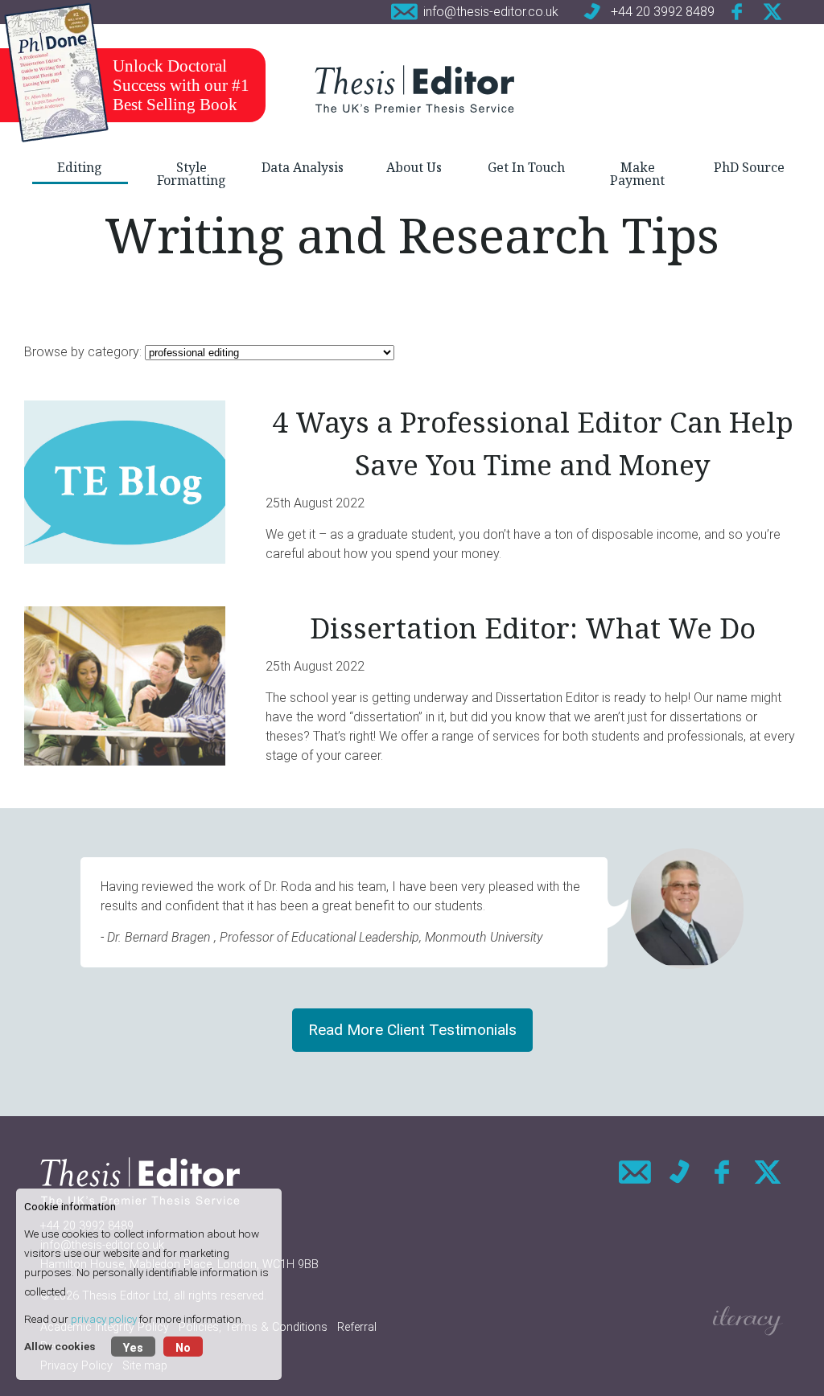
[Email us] (635, 1172)
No (183, 1348)
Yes (133, 1348)
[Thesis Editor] (414, 88)
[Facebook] (738, 11)
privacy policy (104, 1318)
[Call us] (679, 1172)
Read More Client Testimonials (412, 1029)
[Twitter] (772, 11)
